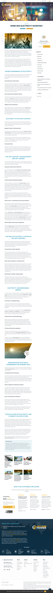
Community (39, 58)
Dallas (13, 539)
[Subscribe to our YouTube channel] (7, 569)
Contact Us (26, 562)
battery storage (16, 337)
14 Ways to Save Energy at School (42, 89)
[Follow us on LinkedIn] (9, 569)
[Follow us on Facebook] (4, 569)
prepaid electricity (14, 534)
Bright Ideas (39, 56)
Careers (18, 565)
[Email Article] (2, 41)
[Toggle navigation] (50, 4)
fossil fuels (25, 294)
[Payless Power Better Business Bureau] (9, 511)
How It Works (39, 66)
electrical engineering (9, 369)
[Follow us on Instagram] (5, 569)
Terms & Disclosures (29, 584)
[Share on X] (2, 38)
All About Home (40, 54)
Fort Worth (17, 539)
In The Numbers (40, 68)
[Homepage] (7, 4)
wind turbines (23, 332)
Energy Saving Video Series (42, 62)
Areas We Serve (36, 562)
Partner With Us (19, 563)
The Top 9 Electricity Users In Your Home (44, 87)
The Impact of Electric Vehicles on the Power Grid (27, 463)
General (34, 563)
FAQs (25, 566)
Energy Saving (39, 60)
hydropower (17, 311)
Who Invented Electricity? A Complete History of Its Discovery (27, 477)
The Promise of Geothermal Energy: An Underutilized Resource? (8, 477)
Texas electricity (10, 532)
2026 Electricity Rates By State (42, 82)
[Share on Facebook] (2, 35)
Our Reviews (19, 566)
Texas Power (39, 72)
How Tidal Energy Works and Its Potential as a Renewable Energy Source (8, 464)
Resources (35, 569)
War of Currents (22, 217)
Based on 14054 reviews (11, 499)
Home (25, 23)
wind (10, 311)
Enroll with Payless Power (9, 438)
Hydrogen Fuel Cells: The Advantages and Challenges (18, 463)
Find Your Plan (19, 562)
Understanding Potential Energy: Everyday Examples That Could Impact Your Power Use (18, 478)
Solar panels (18, 332)
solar (12, 311)
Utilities (34, 571)
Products (34, 568)
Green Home (39, 64)
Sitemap (35, 560)
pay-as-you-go (22, 534)
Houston (17, 540)
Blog (28, 23)
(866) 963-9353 (8, 560)
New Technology (40, 70)
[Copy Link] (2, 44)
